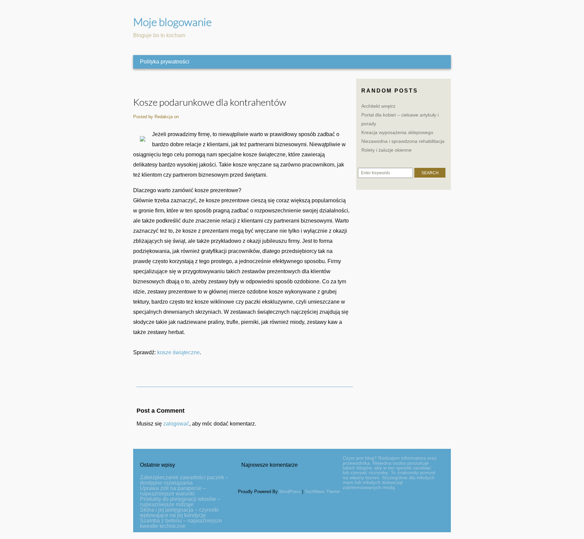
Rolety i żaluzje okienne (386, 150)
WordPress (290, 491)
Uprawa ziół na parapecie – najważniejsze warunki (173, 490)
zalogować (176, 424)
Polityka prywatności (164, 62)
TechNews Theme (322, 491)
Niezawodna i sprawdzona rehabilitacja (402, 141)
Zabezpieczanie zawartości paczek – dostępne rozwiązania (184, 480)
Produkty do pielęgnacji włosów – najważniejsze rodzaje (180, 501)
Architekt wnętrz (378, 106)
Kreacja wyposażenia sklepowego (397, 132)
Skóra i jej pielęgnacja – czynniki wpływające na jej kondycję (179, 512)
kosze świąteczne (178, 352)
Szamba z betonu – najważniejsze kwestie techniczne (181, 523)
